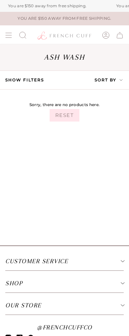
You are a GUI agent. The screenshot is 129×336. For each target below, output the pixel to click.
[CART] (120, 35)
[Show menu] (8, 35)
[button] (23, 35)
